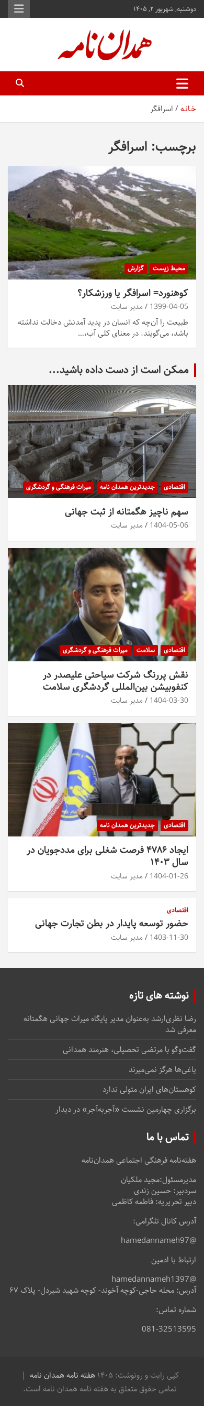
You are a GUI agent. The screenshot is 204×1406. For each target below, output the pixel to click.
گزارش (136, 268)
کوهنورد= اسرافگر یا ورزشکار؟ (132, 293)
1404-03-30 (169, 700)
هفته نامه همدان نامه (62, 1375)
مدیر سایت (127, 307)
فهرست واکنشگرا (19, 9)
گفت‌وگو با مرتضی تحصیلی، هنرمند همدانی (129, 1050)
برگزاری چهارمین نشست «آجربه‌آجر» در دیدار (125, 1109)
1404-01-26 (169, 876)
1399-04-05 (169, 307)
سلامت (146, 650)
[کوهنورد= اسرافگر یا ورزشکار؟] (102, 223)
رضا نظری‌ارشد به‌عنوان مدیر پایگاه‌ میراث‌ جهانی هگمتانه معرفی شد (110, 1024)
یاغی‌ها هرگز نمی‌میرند (162, 1070)
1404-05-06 (169, 525)
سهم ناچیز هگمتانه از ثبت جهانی (126, 512)
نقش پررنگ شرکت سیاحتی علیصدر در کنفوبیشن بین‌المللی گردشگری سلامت (115, 681)
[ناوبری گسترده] (182, 83)
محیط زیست (169, 268)
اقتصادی (174, 487)
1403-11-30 (169, 937)
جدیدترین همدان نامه (127, 487)
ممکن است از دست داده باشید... (119, 370)
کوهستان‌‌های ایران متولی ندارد (149, 1089)
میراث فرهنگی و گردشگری (58, 487)
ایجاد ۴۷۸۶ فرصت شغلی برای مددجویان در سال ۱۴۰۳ (107, 856)
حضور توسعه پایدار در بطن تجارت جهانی (111, 923)
